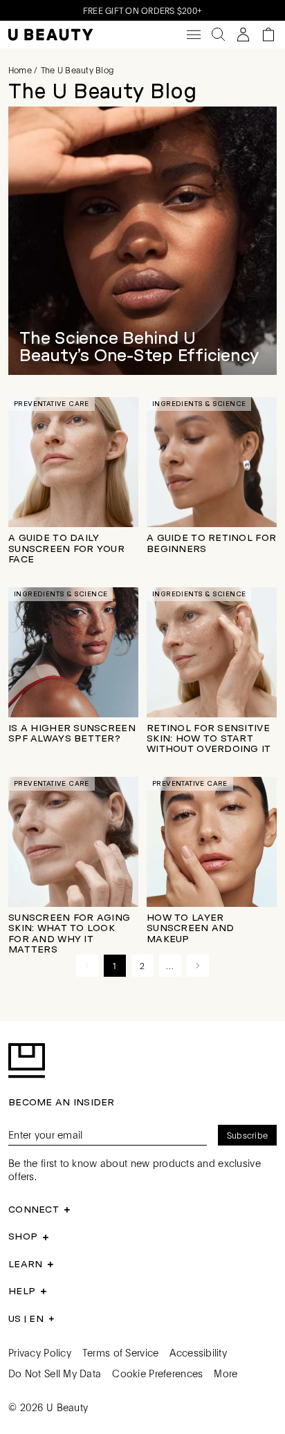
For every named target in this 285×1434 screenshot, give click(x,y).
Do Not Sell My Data (54, 1373)
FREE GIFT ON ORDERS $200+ (142, 10)
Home (20, 69)
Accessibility (198, 1352)
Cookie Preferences (157, 1373)
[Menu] (193, 34)
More (225, 1373)
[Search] (218, 34)
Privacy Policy (39, 1352)
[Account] (243, 34)
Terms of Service (120, 1352)
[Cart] (268, 34)
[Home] (50, 35)
